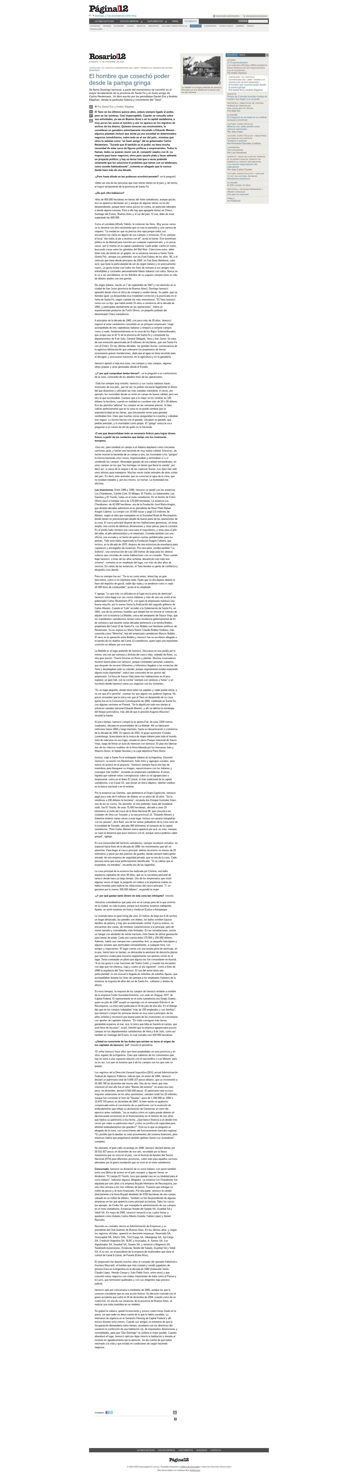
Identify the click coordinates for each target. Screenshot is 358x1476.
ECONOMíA (119, 26)
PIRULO (250, 26)
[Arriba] (175, 1419)
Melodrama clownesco (238, 178)
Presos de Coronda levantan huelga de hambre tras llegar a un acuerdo (247, 97)
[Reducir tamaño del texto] (91, 116)
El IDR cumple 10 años (239, 185)
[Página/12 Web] (108, 12)
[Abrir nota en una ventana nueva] (91, 107)
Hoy (134, 16)
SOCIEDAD (95, 26)
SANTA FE (141, 26)
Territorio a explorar (237, 141)
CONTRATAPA (210, 26)
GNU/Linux (195, 1470)
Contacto (216, 1450)
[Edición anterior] (89, 16)
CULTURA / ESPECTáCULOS (174, 26)
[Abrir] (141, 21)
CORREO (240, 26)
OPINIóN (107, 26)
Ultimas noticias (146, 1450)
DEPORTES (153, 26)
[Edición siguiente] (93, 16)
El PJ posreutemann (237, 62)
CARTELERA (195, 26)
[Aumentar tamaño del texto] (91, 112)
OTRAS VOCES (226, 26)
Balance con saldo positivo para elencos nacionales (243, 127)
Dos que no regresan (238, 194)
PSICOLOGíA (96, 29)
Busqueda (202, 1450)
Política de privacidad (190, 1467)
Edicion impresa (166, 1450)
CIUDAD (130, 26)
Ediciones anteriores (227, 16)
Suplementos (186, 1450)
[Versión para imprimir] (91, 121)
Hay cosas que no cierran (240, 108)
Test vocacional (235, 150)
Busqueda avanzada (256, 16)
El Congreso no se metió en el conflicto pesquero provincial (247, 118)
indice (241, 55)
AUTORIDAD (234, 201)
